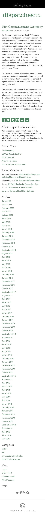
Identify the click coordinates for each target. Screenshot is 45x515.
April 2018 (6, 267)
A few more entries (9, 160)
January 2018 (7, 278)
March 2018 (7, 270)
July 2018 (6, 256)
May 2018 (6, 264)
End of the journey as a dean (14, 164)
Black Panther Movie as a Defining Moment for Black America (21, 175)
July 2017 (6, 298)
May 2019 (6, 222)
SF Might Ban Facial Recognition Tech (23, 184)
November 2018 (8, 242)
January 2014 (7, 410)
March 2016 (7, 354)
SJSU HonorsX (8, 157)
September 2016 (9, 333)
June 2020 (6, 218)
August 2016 (7, 337)
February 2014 (8, 407)
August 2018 (7, 253)
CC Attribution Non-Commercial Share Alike (22, 511)
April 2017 (6, 309)
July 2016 (6, 340)
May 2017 (6, 305)
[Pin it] (17, 120)
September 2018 (9, 250)
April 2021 (6, 211)
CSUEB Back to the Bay (12, 153)
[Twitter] (17, 492)
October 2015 (7, 372)
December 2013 (8, 414)
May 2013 (6, 438)
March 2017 (7, 312)
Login (5, 485)
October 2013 (7, 421)
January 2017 (7, 319)
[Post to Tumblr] (13, 120)
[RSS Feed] (24, 492)
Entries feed (7, 472)
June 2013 (6, 435)
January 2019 (7, 236)
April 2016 (6, 351)
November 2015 (8, 368)
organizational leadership (12, 455)
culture (4, 448)
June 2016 (6, 344)
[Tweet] (8, 120)
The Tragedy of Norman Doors (27, 180)
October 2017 (7, 288)
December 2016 (8, 323)
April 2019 (6, 225)
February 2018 (8, 274)
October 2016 (7, 330)
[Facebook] (21, 492)
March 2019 (7, 228)
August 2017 (7, 295)
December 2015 (8, 365)
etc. (3, 452)
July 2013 (6, 431)
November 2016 (8, 326)
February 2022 (8, 208)
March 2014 (7, 403)
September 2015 (9, 375)
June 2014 (6, 393)
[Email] (27, 120)
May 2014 (6, 396)
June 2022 (6, 201)
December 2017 (8, 281)
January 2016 (7, 361)
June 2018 (6, 260)
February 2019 (8, 232)
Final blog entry (8, 150)
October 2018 (7, 246)
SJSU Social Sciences (11, 459)
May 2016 (6, 347)
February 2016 (8, 358)
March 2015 (7, 386)
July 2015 (6, 382)
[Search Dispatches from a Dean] (27, 492)
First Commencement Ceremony (22, 27)
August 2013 (7, 428)
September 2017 (9, 291)
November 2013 (8, 417)
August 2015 (7, 379)
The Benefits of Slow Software (20, 187)
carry (4, 190)
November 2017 (8, 284)
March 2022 (7, 204)
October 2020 (7, 215)
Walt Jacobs (6, 30)
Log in (4, 469)
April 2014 (6, 400)
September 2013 (9, 424)
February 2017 (8, 316)
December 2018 (8, 239)
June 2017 (6, 302)
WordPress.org (8, 479)
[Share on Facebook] (4, 120)
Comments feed (8, 476)
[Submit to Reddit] (22, 120)
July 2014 (6, 389)
